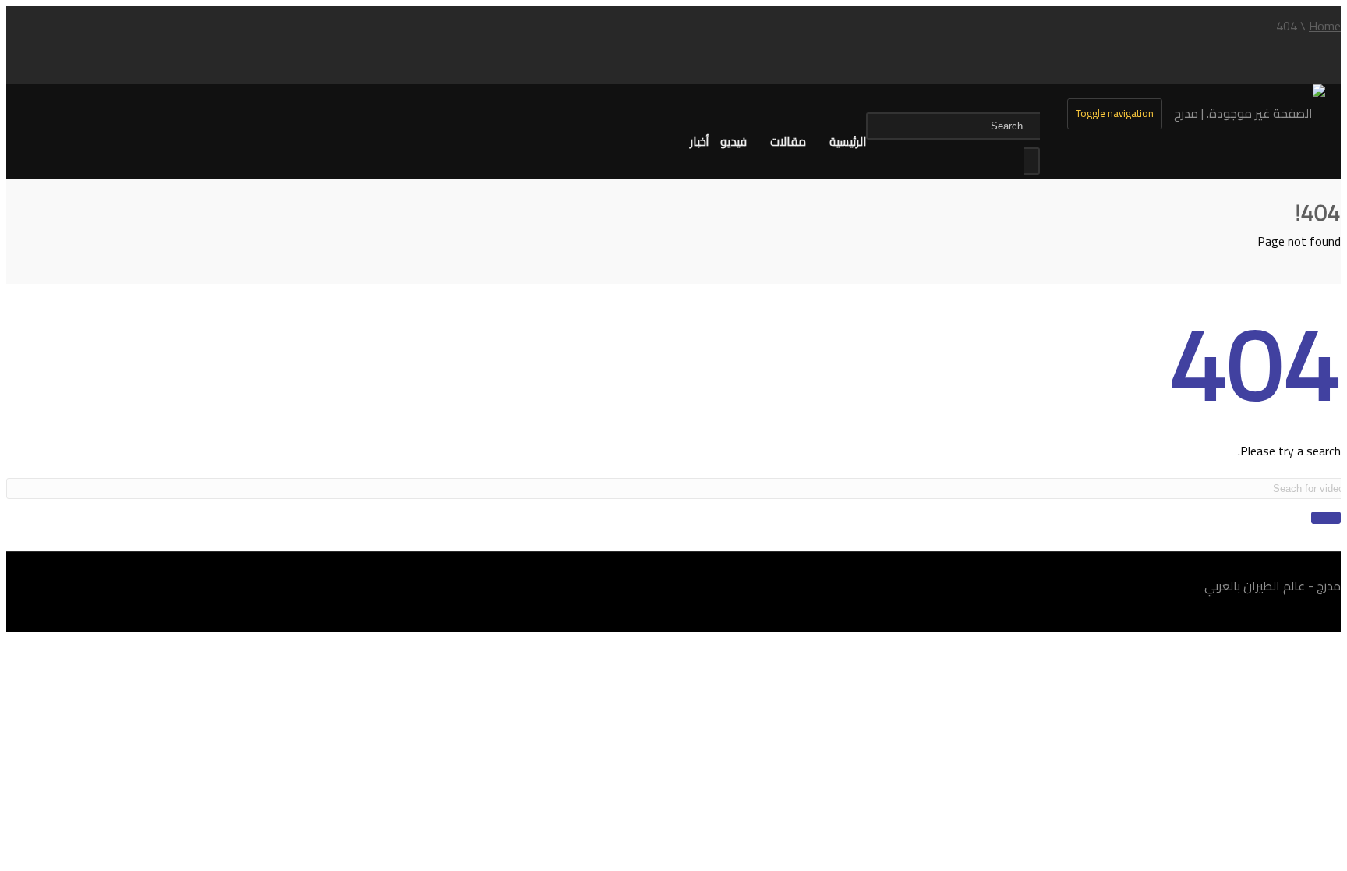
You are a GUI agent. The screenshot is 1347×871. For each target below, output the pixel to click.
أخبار (699, 141)
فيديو (733, 141)
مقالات (788, 141)
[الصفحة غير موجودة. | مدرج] (1249, 113)
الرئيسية (847, 141)
